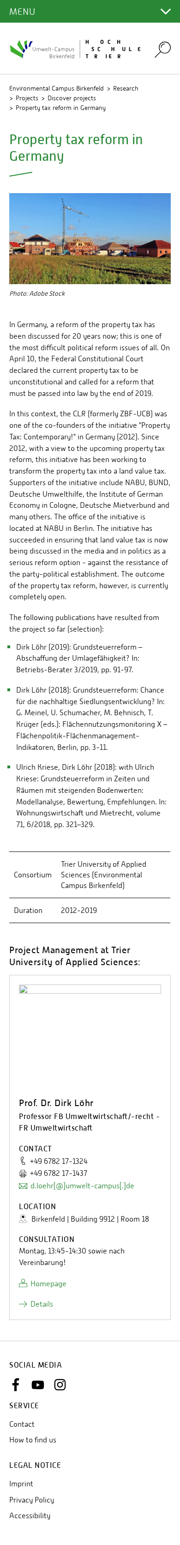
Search (163, 49)
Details (41, 1304)
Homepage (48, 1283)
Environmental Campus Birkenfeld (56, 88)
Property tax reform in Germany (61, 107)
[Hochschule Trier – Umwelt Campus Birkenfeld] (76, 48)
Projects (27, 98)
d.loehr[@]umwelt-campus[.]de (82, 1185)
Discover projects (72, 98)
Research (125, 88)
